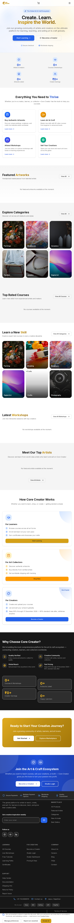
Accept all (46, 921)
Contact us (38, 899)
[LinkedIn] (16, 834)
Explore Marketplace (48, 738)
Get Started (22, 738)
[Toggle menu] (69, 3)
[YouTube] (10, 834)
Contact (54, 865)
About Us (54, 849)
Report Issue (7, 893)
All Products (55, 807)
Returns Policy (7, 890)
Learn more (8, 129)
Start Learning (37, 541)
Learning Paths (7, 861)
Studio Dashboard (33, 857)
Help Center (6, 878)
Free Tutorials (7, 857)
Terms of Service (60, 911)
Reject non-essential (31, 921)
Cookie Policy (44, 916)
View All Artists (35, 480)
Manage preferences (11, 921)
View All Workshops (59, 416)
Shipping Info (7, 886)
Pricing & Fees (32, 861)
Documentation (7, 882)
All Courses (6, 849)
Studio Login (50, 784)
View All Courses (60, 296)
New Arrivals (56, 818)
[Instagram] (4, 834)
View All (63, 176)
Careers (54, 853)
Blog (52, 857)
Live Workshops (8, 853)
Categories (55, 814)
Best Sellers (55, 822)
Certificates (6, 865)
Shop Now (37, 579)
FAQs (53, 861)
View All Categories (59, 334)
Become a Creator (37, 619)
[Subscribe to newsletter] (44, 820)
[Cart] (38, 3)
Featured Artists (57, 811)
